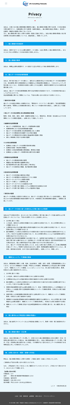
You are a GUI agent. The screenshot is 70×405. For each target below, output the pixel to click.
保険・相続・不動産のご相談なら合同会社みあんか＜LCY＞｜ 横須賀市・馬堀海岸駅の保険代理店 (37, 402)
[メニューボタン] (6, 4)
